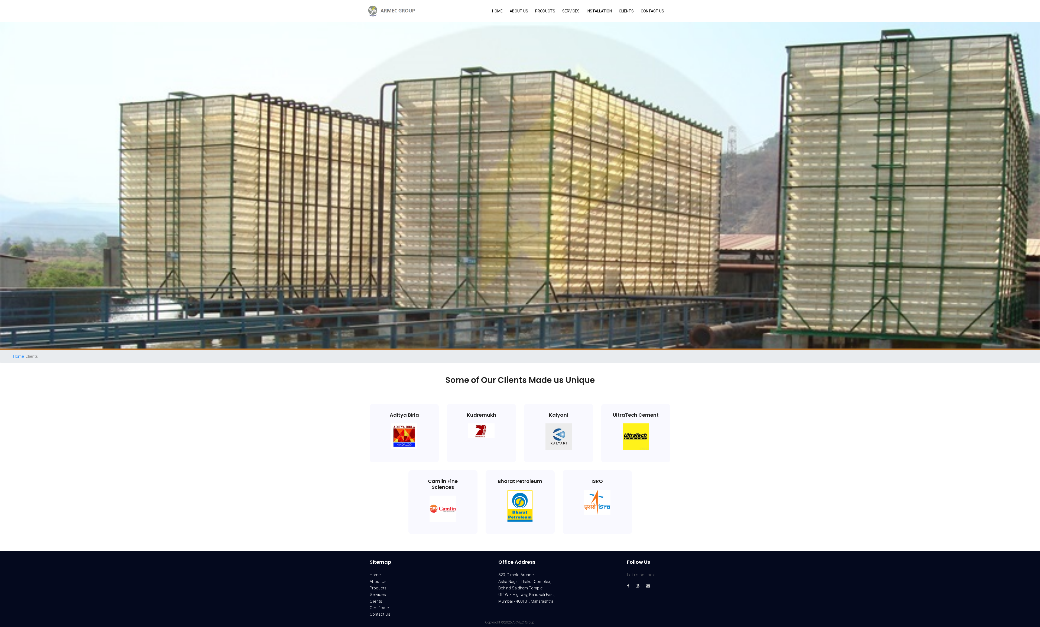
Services (571, 11)
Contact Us (652, 11)
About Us (519, 11)
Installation (599, 11)
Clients (626, 11)
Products (545, 11)
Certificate (379, 607)
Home (497, 11)
